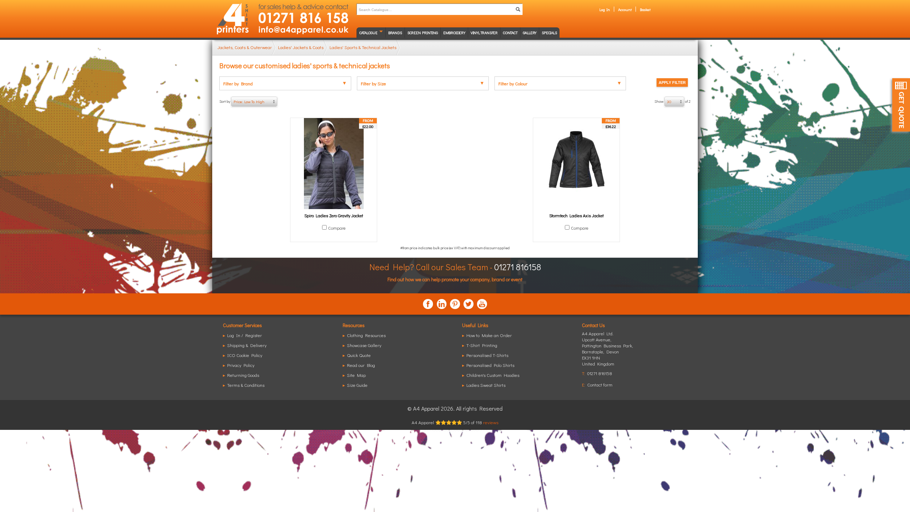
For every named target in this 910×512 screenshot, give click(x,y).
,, (607, 351)
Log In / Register (244, 335)
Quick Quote (359, 355)
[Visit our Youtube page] (482, 304)
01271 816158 (517, 266)
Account (625, 9)
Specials (549, 32)
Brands (395, 32)
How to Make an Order (489, 335)
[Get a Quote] (901, 105)
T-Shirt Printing (481, 345)
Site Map (356, 375)
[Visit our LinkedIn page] (441, 304)
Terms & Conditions (245, 385)
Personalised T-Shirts (487, 355)
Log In (604, 9)
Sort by (241, 101)
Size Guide (357, 385)
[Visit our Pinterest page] (455, 304)
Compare (337, 228)
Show (672, 101)
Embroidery (454, 32)
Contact (510, 32)
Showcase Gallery (364, 345)
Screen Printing (422, 32)
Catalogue (368, 32)
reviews (490, 422)
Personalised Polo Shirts (490, 365)
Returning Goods (243, 375)
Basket (645, 9)
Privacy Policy (241, 365)
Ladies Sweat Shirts (485, 385)
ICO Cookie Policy (244, 355)
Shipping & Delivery (247, 345)
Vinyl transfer (484, 32)
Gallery (530, 32)
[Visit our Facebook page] (428, 304)
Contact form (599, 385)
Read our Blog (361, 365)
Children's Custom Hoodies (492, 375)
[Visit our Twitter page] (468, 304)
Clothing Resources (366, 335)
